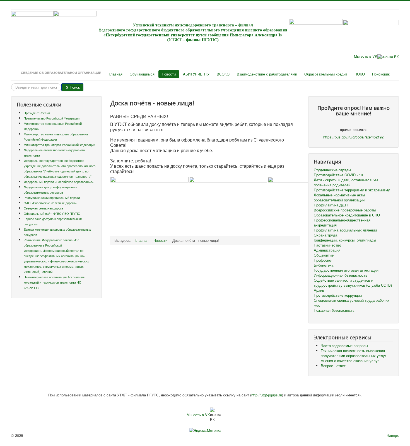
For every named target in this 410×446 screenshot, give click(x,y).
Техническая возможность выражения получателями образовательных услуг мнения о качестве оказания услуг (353, 355)
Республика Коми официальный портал (52, 198)
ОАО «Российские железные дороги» (50, 203)
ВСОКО (223, 74)
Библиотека (323, 265)
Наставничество (327, 245)
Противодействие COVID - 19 (338, 174)
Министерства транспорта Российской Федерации (59, 145)
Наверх (393, 435)
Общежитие (324, 255)
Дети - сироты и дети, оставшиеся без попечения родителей (346, 182)
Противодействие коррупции (338, 295)
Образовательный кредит (325, 74)
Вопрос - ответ (333, 365)
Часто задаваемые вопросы (344, 345)
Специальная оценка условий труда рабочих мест (351, 303)
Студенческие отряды (332, 169)
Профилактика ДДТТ (331, 205)
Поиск (75, 87)
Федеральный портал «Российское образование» (59, 182)
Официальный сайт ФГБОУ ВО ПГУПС (52, 213)
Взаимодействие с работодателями (267, 74)
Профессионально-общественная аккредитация (342, 223)
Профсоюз (323, 260)
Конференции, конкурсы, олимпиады (345, 240)
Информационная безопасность (340, 275)
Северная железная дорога (43, 208)
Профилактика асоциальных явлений (345, 230)
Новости (169, 74)
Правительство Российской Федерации (51, 118)
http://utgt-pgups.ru (266, 395)
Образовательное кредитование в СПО (347, 215)
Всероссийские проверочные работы (345, 210)
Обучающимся (142, 74)
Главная (115, 74)
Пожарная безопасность (334, 310)
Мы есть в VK (365, 56)
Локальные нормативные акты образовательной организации (339, 197)
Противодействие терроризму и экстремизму (352, 189)
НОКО (359, 74)
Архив (319, 290)
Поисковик (381, 74)
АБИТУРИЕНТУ (196, 74)
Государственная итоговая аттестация (346, 270)
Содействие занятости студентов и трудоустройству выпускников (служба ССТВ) (353, 283)
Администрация (327, 250)
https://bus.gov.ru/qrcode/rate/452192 (353, 137)
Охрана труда (325, 235)
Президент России (37, 113)
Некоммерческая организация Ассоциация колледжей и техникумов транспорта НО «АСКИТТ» (54, 282)
